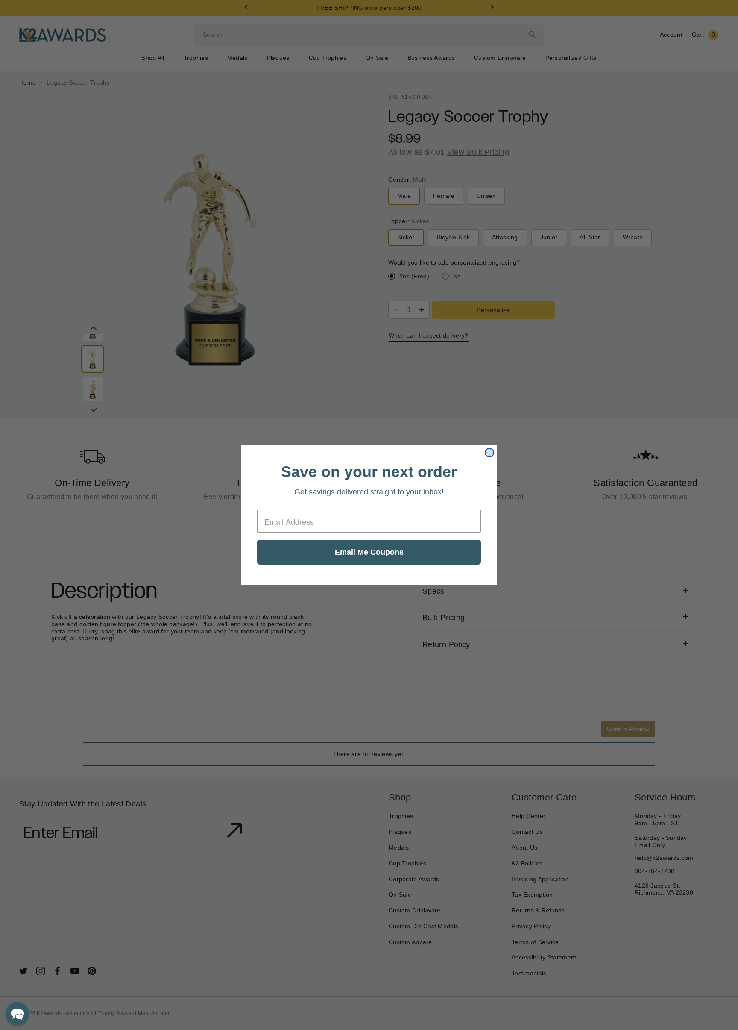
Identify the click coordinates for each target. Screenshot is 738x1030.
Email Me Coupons (369, 552)
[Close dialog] (489, 452)
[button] (17, 1013)
